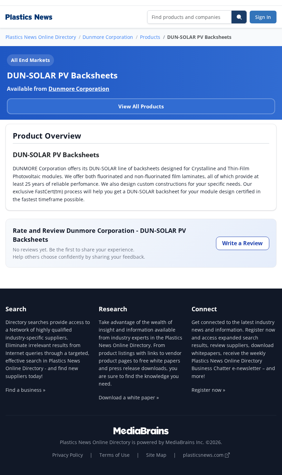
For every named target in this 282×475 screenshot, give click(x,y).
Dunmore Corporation (108, 37)
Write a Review (242, 243)
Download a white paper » (129, 397)
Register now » (208, 390)
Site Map (156, 455)
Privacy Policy (67, 455)
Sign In (263, 17)
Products (150, 37)
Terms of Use (114, 455)
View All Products (141, 106)
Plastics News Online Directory (41, 37)
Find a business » (25, 390)
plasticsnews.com (204, 455)
